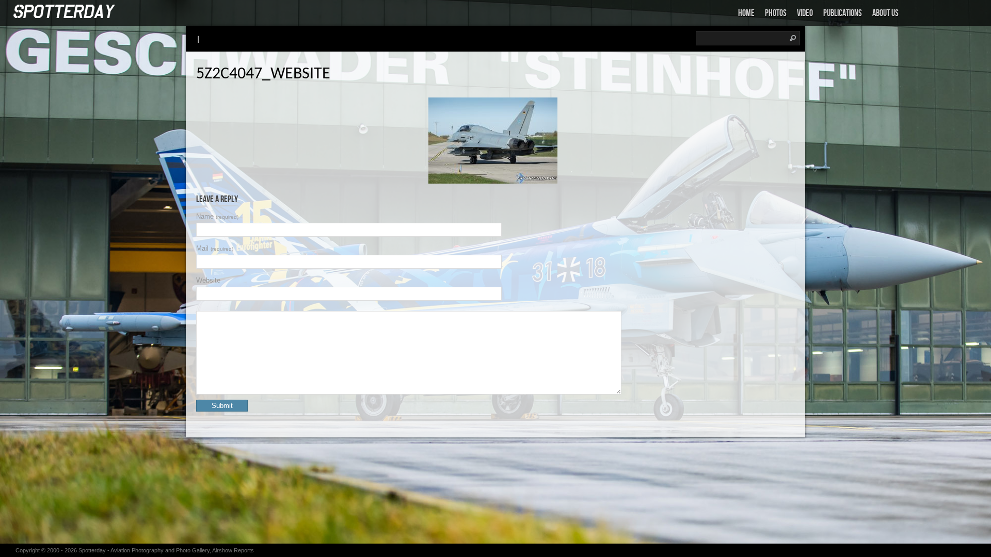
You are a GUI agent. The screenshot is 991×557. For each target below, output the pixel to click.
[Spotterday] (64, 12)
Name (217, 216)
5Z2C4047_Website (263, 74)
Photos (776, 13)
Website (208, 280)
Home (746, 13)
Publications (842, 13)
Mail (214, 248)
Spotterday (92, 550)
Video (805, 13)
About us (885, 13)
